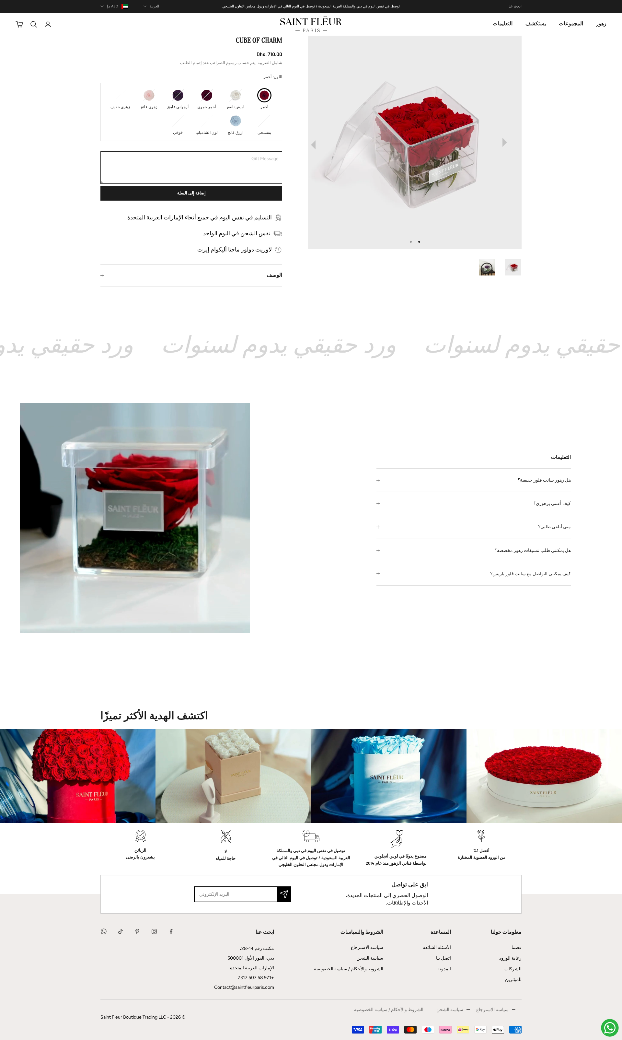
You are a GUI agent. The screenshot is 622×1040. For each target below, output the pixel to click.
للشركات (513, 969)
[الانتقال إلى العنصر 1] (510, 267)
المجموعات (571, 24)
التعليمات (503, 24)
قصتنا (517, 947)
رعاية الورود (510, 958)
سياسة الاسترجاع (367, 947)
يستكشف (535, 24)
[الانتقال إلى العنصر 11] (484, 267)
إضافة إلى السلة (191, 193)
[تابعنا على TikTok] (120, 931)
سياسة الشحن (369, 958)
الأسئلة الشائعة (437, 947)
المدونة (444, 969)
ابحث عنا (515, 6)
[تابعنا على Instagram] (154, 931)
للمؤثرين (513, 979)
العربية (154, 6)
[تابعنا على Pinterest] (137, 931)
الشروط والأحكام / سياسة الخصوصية (348, 969)
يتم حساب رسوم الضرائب (233, 62)
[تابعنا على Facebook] (171, 931)
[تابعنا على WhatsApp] (103, 931)
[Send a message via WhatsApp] (610, 1028)
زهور (601, 24)
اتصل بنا (443, 958)
